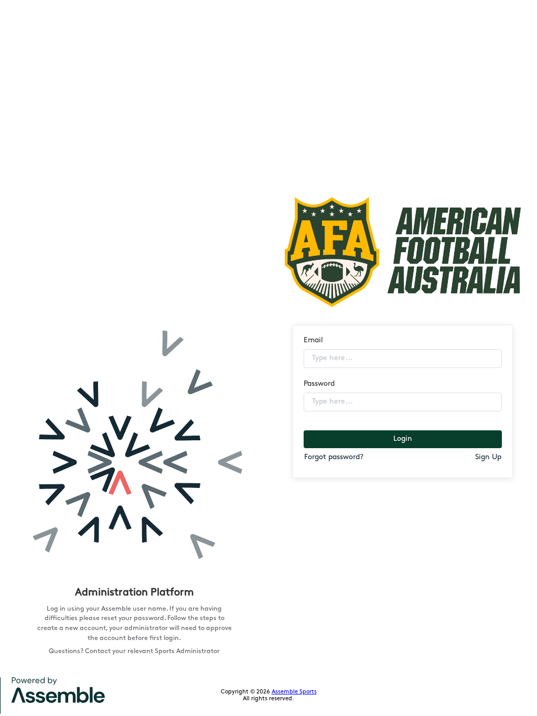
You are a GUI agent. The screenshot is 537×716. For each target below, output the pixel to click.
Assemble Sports (294, 692)
